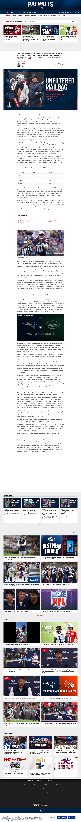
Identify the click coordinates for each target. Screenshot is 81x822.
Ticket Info (45, 786)
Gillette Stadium (45, 795)
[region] (40, 817)
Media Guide (58, 795)
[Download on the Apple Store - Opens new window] (36, 805)
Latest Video (24, 788)
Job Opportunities (58, 797)
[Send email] (60, 64)
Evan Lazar (23, 63)
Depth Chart (35, 788)
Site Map (23, 799)
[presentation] (77, 44)
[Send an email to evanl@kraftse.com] (24, 66)
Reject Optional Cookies (62, 817)
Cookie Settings (52, 817)
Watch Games (46, 797)
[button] (37, 43)
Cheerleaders (24, 797)
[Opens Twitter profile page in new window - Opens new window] (22, 66)
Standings (34, 797)
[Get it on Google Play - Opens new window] (44, 805)
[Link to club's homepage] (3, 12)
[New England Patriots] (40, 811)
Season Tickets (45, 790)
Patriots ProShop (57, 786)
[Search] (59, 12)
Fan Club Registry (57, 788)
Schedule (34, 795)
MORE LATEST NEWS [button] (40, 615)
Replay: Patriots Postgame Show (15, 21)
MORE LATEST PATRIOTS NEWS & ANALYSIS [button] (40, 46)
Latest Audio (24, 790)
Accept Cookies (72, 817)
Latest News (24, 786)
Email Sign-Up (57, 790)
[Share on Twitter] (58, 64)
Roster (35, 786)
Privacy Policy (10, 820)
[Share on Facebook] (55, 64)
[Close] (79, 817)
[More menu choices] (38, 12)
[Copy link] (63, 64)
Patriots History (23, 795)
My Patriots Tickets (46, 788)
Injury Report (35, 790)
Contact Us (57, 799)
